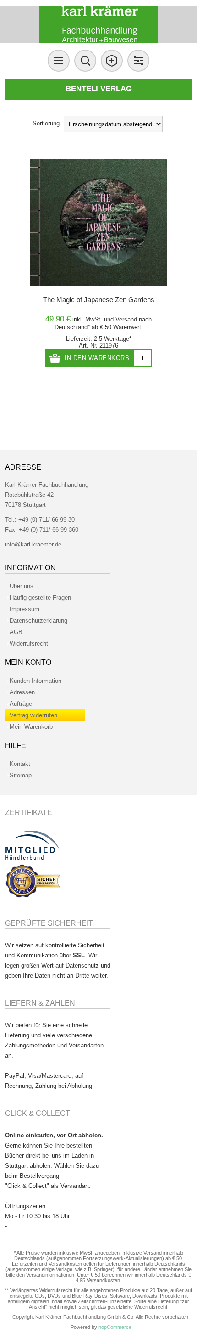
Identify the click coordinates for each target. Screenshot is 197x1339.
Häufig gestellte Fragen (40, 597)
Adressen (22, 692)
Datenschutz (82, 965)
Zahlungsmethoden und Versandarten (54, 1045)
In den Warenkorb (97, 357)
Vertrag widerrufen (33, 715)
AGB (16, 632)
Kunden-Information (35, 680)
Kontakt (20, 763)
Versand (126, 319)
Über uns (21, 586)
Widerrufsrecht (29, 643)
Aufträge (21, 703)
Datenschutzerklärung (38, 620)
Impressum (24, 609)
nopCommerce (114, 1327)
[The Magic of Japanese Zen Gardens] (98, 222)
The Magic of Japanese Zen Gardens (98, 300)
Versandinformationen (50, 1274)
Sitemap (21, 775)
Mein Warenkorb (31, 726)
